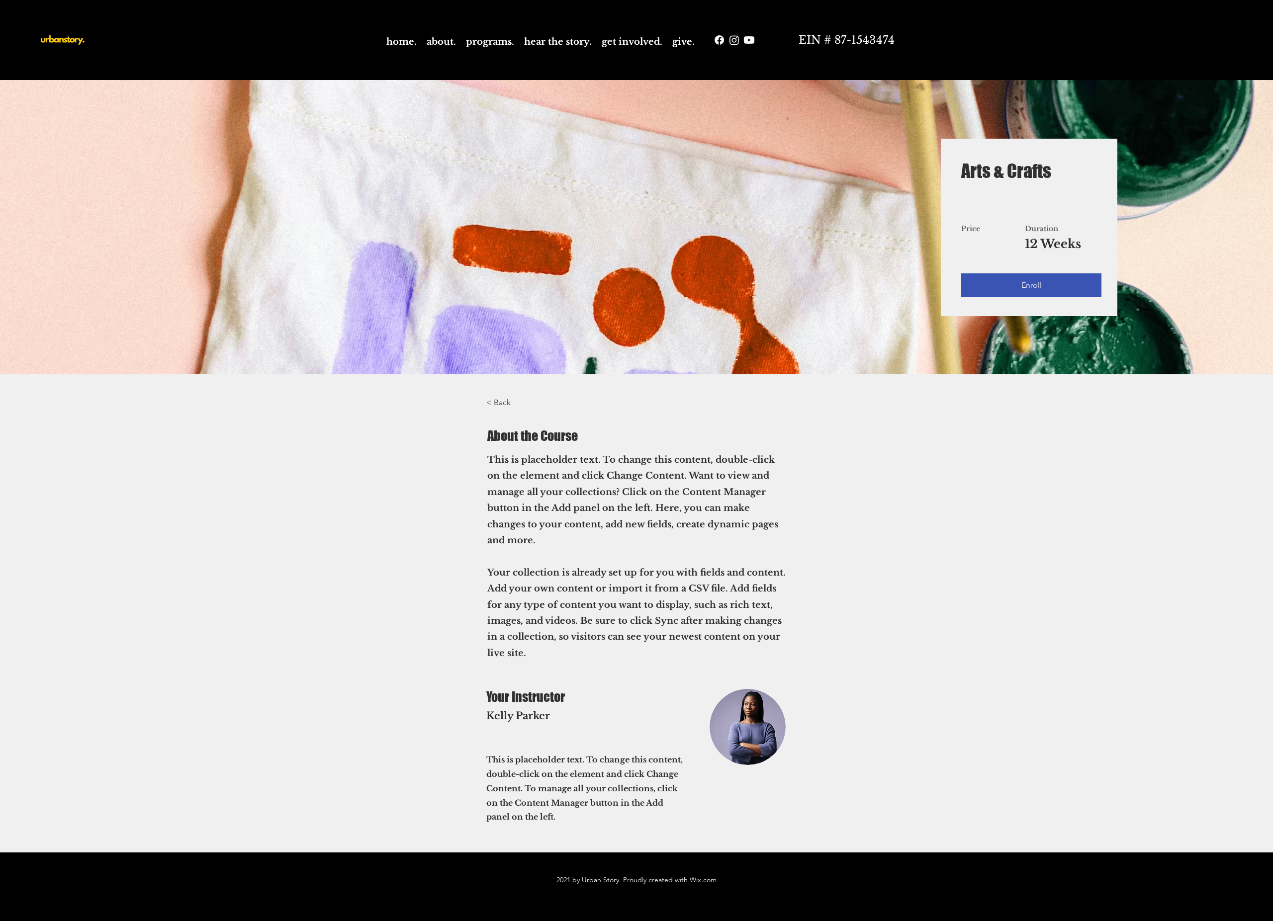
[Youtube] (749, 40)
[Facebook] (719, 40)
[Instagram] (734, 40)
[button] (1031, 285)
